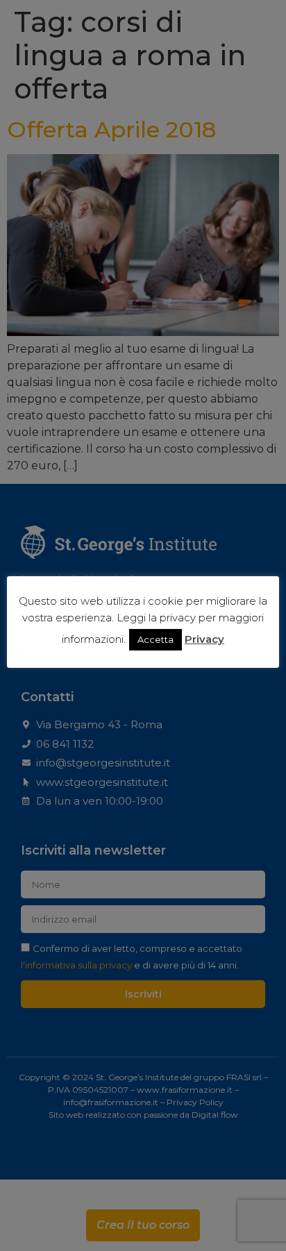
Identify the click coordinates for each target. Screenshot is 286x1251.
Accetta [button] (155, 639)
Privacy (204, 639)
